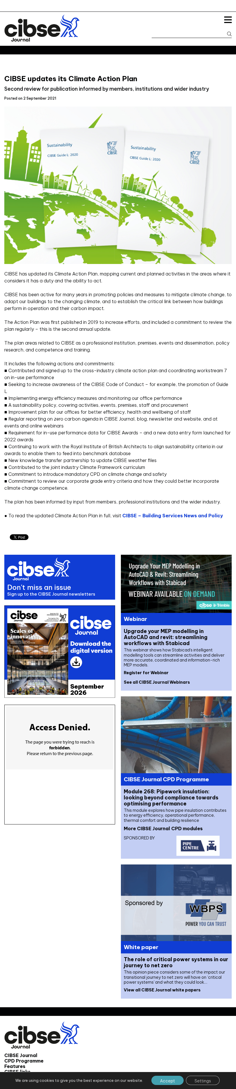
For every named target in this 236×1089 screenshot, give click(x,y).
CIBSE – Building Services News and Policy (172, 515)
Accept (167, 1081)
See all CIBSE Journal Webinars (157, 682)
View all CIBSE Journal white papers (162, 990)
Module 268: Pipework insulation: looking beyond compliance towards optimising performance (171, 797)
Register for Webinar (146, 672)
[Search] (227, 34)
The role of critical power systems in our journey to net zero (176, 962)
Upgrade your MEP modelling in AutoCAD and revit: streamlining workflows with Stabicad (166, 637)
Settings (203, 1081)
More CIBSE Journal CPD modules (163, 828)
